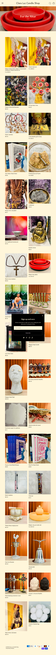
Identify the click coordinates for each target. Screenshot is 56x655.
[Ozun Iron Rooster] (16, 546)
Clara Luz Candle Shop (28, 3)
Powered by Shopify (10, 648)
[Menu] (2, 3)
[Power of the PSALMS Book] (16, 449)
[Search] (50, 3)
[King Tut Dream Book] (40, 448)
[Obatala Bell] (40, 548)
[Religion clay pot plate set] (40, 512)
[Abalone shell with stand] (40, 413)
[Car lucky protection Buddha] (40, 368)
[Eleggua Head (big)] (16, 377)
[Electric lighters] (16, 482)
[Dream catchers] (16, 123)
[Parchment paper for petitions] (16, 415)
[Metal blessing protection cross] (16, 583)
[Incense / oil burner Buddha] (40, 582)
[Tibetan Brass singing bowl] (16, 513)
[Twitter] (23, 337)
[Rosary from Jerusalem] (16, 194)
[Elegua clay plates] (40, 263)
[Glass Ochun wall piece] (16, 616)
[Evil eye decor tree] (40, 90)
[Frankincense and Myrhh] (40, 157)
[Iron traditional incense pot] (16, 228)
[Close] (42, 315)
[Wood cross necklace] (16, 265)
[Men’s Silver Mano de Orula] (40, 299)
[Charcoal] (40, 482)
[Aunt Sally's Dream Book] (16, 157)
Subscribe (28, 333)
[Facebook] (26, 337)
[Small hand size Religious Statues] (16, 300)
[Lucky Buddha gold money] (40, 124)
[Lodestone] (40, 191)
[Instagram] (29, 337)
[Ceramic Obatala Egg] (40, 611)
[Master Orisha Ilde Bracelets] (16, 91)
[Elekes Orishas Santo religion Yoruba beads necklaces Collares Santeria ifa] (16, 52)
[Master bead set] (40, 51)
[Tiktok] (32, 337)
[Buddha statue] (40, 231)
